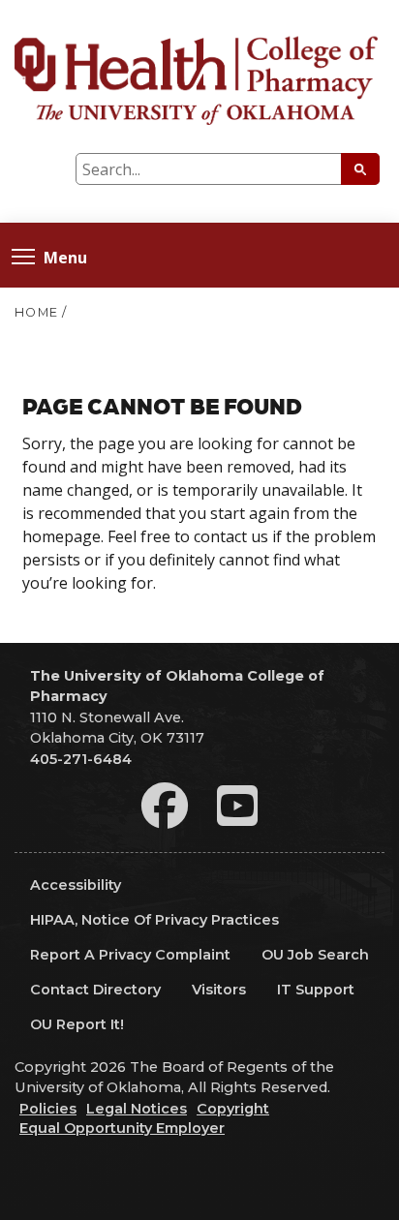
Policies (48, 1108)
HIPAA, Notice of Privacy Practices (154, 920)
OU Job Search (315, 954)
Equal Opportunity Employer (122, 1128)
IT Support (315, 989)
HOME (36, 312)
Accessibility (75, 885)
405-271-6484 (81, 759)
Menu (65, 256)
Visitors (219, 989)
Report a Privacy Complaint (130, 954)
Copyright (233, 1108)
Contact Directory (95, 989)
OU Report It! (77, 1024)
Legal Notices (136, 1108)
